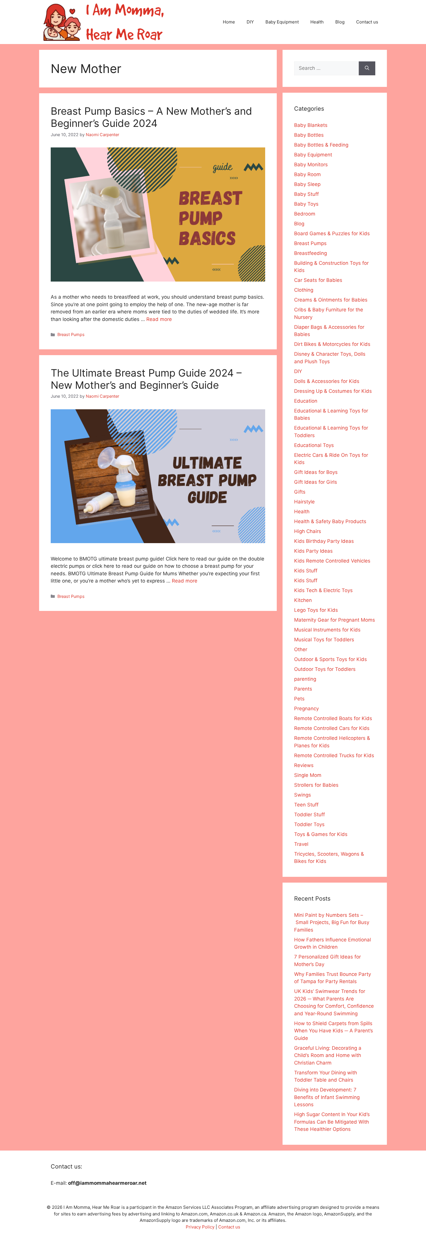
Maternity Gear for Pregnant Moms (334, 620)
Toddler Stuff (309, 814)
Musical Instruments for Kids (327, 630)
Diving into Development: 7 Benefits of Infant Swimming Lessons (327, 1097)
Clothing (303, 290)
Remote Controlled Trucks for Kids (334, 755)
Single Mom (307, 775)
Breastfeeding (310, 253)
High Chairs (307, 531)
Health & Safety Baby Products (330, 521)
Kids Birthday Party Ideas (324, 541)
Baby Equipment (282, 22)
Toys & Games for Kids (320, 834)
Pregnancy (306, 708)
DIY (250, 22)
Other (300, 649)
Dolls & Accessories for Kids (326, 381)
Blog (340, 22)
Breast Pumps (71, 334)
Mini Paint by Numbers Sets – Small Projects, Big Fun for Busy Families (331, 922)
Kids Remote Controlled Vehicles (332, 561)
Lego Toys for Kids (316, 610)
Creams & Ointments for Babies (330, 300)
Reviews (304, 765)
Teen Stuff (306, 805)
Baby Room (307, 174)
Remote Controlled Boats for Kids (333, 718)
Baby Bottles (309, 135)
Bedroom (304, 214)
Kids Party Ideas (313, 551)
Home (229, 22)
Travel (301, 844)
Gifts (299, 492)
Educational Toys (314, 445)
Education (305, 401)
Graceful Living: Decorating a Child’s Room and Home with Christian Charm (327, 1055)
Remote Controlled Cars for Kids (331, 728)
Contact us (367, 22)
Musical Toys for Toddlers (324, 639)
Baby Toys (306, 204)
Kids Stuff (305, 571)
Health (317, 22)
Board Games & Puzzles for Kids (332, 233)
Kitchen (303, 600)
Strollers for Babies (316, 785)
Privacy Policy (200, 1227)
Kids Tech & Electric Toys (323, 590)
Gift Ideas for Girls (315, 482)
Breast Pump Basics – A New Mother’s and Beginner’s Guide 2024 (151, 117)
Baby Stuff (306, 194)
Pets (299, 699)
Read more (159, 319)
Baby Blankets (310, 125)
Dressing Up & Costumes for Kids (333, 391)
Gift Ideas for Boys (316, 472)
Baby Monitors (311, 164)
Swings (302, 795)
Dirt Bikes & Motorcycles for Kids (332, 344)
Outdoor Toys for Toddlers (325, 669)
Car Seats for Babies (318, 280)
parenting (305, 679)
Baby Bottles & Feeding (321, 145)
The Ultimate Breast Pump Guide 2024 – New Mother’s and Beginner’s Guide (146, 379)
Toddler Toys (309, 824)
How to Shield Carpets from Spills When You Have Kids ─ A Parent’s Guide (333, 1030)
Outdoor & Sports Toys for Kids (330, 659)
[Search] (367, 68)
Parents (303, 689)
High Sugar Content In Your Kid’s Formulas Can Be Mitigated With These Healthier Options (332, 1121)
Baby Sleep (307, 184)
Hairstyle (304, 502)
